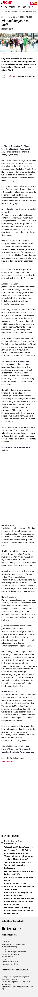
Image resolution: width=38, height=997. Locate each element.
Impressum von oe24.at (10, 961)
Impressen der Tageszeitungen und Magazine (17, 986)
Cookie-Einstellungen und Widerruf (14, 951)
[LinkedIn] (20, 928)
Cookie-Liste (6, 949)
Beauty (12, 7)
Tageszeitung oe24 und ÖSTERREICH (15, 969)
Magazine (7, 12)
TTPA (3, 989)
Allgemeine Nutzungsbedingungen (14, 944)
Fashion (4, 7)
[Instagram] (9, 928)
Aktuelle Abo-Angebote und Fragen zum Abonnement (16, 983)
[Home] (2, 12)
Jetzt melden (7, 761)
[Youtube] (14, 928)
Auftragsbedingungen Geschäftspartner (15, 977)
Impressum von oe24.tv (10, 964)
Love (24, 7)
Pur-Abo (4, 959)
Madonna (14, 12)
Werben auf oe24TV (8, 956)
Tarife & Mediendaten (9, 979)
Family (30, 7)
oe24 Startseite (7, 942)
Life (18, 7)
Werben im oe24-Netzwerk (11, 954)
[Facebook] (3, 928)
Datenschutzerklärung (9, 947)
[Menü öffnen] (36, 7)
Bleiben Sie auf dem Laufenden (13, 921)
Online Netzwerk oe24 (10, 934)
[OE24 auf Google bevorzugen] (33, 76)
